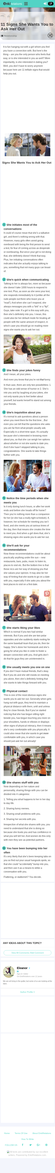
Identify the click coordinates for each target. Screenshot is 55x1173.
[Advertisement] (27, 105)
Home (7, 1133)
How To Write (27, 1139)
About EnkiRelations (41, 1133)
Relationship (10, 36)
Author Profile (26, 992)
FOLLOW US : (11, 1145)
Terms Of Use (21, 1133)
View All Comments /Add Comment (27, 953)
